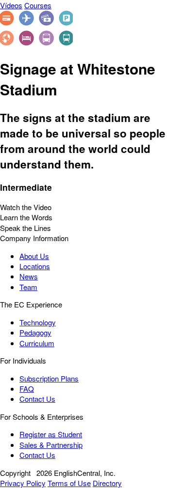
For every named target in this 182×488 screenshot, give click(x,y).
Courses (37, 5)
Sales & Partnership (51, 445)
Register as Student (50, 434)
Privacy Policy (23, 483)
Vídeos (11, 5)
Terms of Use (69, 483)
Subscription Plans (49, 378)
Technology (37, 322)
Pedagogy (35, 332)
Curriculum (36, 343)
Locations (34, 266)
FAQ (26, 388)
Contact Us (37, 399)
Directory (107, 483)
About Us (34, 256)
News (28, 276)
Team (28, 287)
